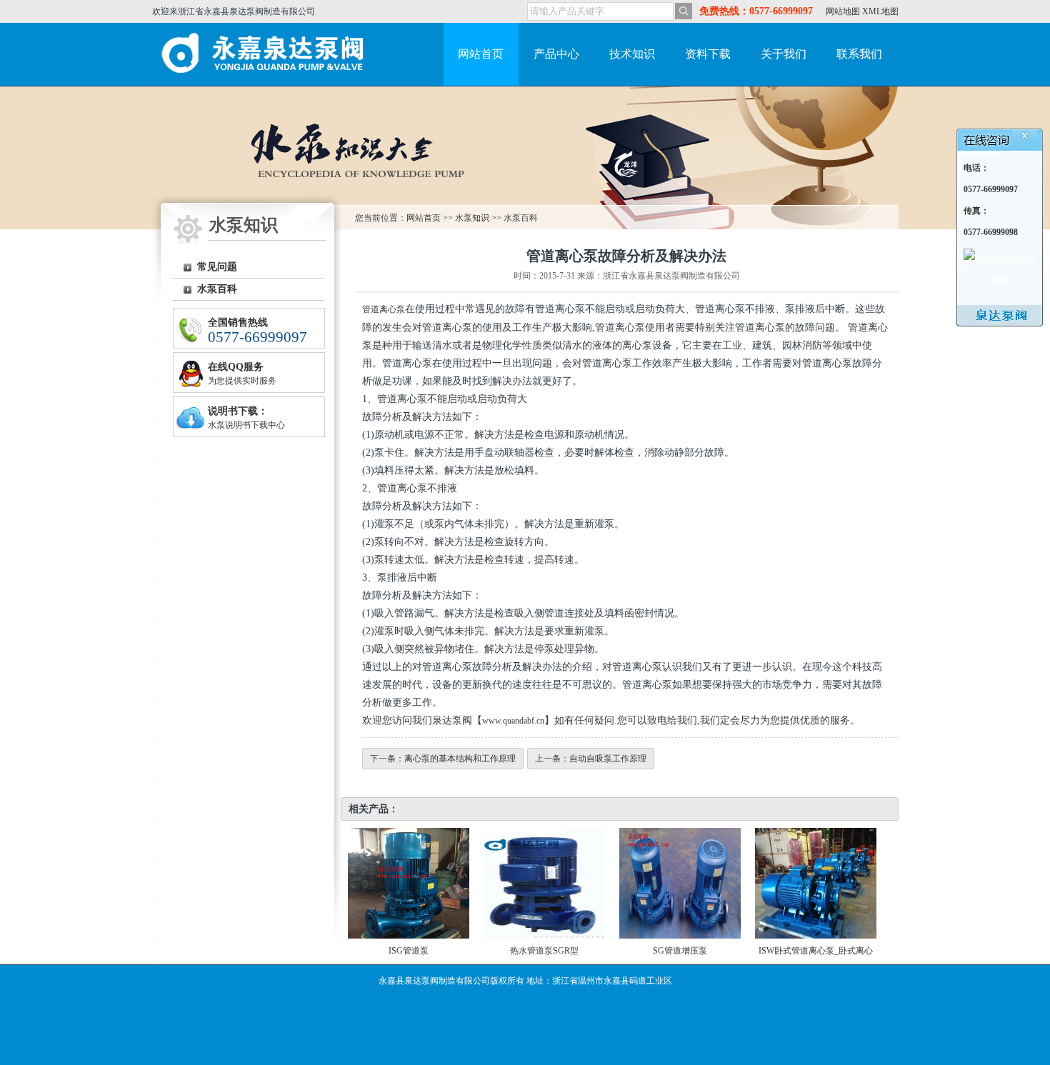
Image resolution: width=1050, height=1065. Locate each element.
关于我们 (783, 54)
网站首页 (481, 54)
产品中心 (556, 54)
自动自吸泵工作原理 (607, 759)
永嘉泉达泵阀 (266, 54)
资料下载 (708, 54)
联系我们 (859, 54)
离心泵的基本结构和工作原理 (460, 759)
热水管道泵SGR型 (544, 951)
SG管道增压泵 (680, 951)
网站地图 (843, 11)
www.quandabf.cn (513, 721)
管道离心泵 (383, 309)
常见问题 (217, 266)
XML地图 (880, 11)
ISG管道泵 (409, 951)
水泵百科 (217, 289)
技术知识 (632, 54)
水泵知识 (472, 218)
